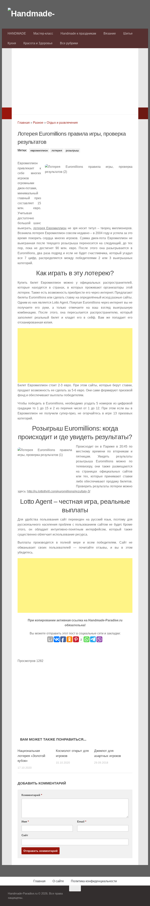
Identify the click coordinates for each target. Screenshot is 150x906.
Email (81, 821)
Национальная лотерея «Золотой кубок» (31, 756)
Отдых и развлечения (62, 122)
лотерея (57, 150)
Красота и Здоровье (38, 43)
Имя (25, 821)
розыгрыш (72, 150)
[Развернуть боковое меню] (7, 113)
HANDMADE (17, 33)
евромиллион (39, 150)
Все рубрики (69, 43)
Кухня (12, 43)
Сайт (24, 835)
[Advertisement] (75, 80)
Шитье (128, 33)
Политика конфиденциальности (94, 881)
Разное (38, 122)
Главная (24, 122)
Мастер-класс (43, 33)
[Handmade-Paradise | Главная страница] (37, 14)
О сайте (58, 881)
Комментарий (31, 795)
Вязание (110, 33)
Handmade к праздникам (78, 33)
